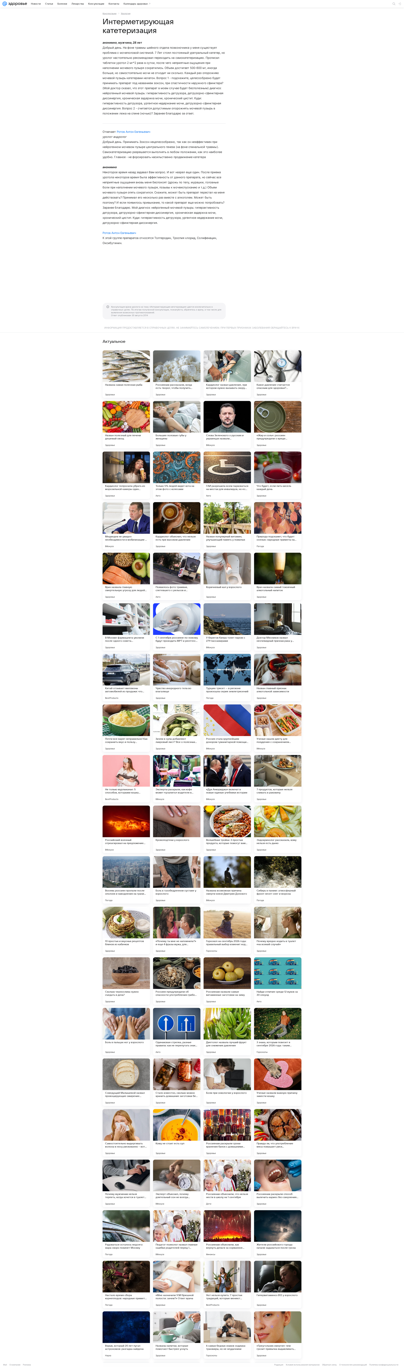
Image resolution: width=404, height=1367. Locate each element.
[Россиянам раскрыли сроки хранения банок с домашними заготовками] (227, 1132)
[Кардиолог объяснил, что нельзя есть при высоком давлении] (176, 526)
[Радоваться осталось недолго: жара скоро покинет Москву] (126, 1234)
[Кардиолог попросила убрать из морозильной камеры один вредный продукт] (126, 475)
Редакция (278, 1365)
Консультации (109, 13)
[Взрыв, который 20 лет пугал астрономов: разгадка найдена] (126, 1335)
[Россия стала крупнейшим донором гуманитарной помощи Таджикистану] (227, 728)
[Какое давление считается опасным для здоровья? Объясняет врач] (277, 374)
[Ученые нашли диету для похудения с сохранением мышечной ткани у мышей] (277, 728)
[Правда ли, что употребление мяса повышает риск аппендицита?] (277, 1132)
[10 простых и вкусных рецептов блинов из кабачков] (126, 930)
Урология (125, 13)
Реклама (27, 1365)
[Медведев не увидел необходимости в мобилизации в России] (126, 526)
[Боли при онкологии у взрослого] (227, 1082)
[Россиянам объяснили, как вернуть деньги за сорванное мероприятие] (227, 1234)
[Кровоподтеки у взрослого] (176, 829)
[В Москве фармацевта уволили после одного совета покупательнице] (126, 627)
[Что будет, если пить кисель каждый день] (277, 475)
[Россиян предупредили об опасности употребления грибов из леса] (176, 981)
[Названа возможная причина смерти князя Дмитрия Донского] (227, 880)
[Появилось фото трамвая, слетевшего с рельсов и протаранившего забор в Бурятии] (176, 576)
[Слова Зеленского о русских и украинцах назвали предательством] (227, 424)
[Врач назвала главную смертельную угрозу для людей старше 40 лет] (126, 576)
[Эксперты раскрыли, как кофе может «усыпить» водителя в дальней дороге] (176, 778)
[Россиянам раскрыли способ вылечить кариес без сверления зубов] (277, 1183)
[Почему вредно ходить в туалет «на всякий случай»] (277, 930)
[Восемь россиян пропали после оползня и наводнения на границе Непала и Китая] (126, 880)
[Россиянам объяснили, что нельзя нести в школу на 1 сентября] (227, 1183)
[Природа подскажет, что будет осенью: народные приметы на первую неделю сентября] (277, 526)
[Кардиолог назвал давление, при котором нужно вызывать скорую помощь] (227, 374)
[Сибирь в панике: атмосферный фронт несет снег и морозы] (277, 880)
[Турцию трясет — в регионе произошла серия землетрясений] (227, 677)
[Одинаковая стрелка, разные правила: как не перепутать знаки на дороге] (176, 1031)
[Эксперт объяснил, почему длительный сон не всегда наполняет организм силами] (176, 1183)
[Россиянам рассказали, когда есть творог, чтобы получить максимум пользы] (176, 374)
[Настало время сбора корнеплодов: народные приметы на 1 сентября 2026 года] (126, 1284)
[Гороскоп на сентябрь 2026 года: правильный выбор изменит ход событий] (227, 930)
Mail (5, 1365)
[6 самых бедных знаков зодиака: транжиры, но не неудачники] (227, 1335)
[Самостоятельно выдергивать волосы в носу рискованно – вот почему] (126, 1132)
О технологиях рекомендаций (353, 1365)
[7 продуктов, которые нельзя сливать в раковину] (277, 778)
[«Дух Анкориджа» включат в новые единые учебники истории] (227, 778)
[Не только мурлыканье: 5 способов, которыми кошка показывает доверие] (126, 778)
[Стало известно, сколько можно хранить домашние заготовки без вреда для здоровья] (176, 1082)
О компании (14, 1365)
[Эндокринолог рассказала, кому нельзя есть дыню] (277, 829)
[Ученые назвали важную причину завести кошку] (277, 1082)
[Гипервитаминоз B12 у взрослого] (277, 1284)
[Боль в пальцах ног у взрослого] (126, 1031)
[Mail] (5, 4)
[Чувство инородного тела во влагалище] (176, 677)
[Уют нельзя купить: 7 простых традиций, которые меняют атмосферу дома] (227, 1284)
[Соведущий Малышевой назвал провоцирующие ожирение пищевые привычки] (126, 1082)
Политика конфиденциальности (383, 1365)
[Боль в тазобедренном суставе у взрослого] (176, 880)
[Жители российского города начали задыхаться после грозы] (277, 1234)
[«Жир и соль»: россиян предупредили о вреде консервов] (277, 424)
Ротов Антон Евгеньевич (133, 131)
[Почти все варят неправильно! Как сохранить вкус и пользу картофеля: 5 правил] (126, 728)
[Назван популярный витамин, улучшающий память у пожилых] (227, 526)
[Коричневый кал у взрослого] (227, 576)
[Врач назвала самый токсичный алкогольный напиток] (277, 576)
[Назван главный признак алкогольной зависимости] (277, 677)
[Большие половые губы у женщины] (176, 424)
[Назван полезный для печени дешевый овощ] (126, 424)
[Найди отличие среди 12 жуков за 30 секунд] (277, 981)
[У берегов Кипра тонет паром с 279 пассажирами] (227, 627)
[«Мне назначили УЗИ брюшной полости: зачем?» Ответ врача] (176, 1284)
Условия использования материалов (303, 1365)
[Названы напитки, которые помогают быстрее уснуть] (176, 1335)
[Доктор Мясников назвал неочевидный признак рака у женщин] (277, 627)
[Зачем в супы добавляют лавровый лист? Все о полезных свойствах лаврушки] (176, 728)
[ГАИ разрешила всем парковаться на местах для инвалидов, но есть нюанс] (227, 475)
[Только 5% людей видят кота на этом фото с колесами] (176, 475)
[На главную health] (17, 4)
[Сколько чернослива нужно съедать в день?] (126, 981)
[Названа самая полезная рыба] (126, 374)
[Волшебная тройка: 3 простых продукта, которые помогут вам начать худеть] (227, 829)
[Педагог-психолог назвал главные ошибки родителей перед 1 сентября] (176, 1234)
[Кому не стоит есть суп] (176, 1132)
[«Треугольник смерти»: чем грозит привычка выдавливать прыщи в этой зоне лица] (277, 1335)
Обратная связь (329, 1365)
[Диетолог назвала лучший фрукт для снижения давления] (227, 1031)
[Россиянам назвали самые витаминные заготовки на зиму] (227, 981)
